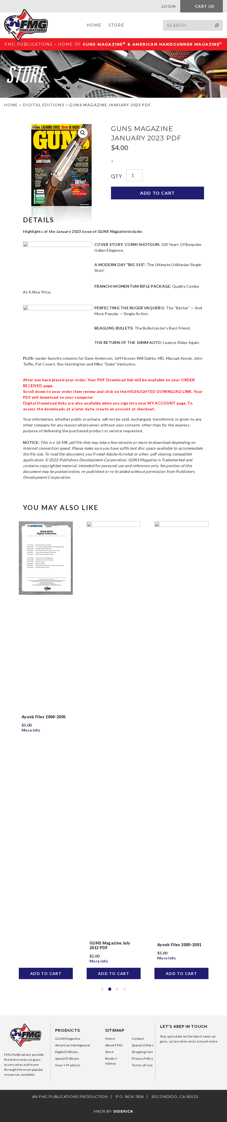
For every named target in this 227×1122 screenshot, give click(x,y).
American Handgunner (73, 1045)
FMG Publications (26, 25)
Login (168, 6)
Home (94, 25)
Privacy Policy (142, 1058)
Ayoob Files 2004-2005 (44, 716)
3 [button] (117, 989)
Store (116, 25)
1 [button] (102, 989)
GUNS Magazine (67, 1038)
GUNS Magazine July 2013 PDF (109, 945)
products (67, 1030)
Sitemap (115, 1030)
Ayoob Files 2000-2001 (179, 944)
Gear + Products (67, 1065)
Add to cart (157, 192)
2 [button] (109, 989)
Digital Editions (43, 104)
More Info (31, 730)
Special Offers (143, 1045)
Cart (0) (204, 6)
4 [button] (124, 989)
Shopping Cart (142, 1052)
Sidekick (123, 1111)
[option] (46, 750)
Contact (138, 1038)
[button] (83, 133)
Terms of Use (142, 1065)
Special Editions (67, 1058)
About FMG (114, 1045)
